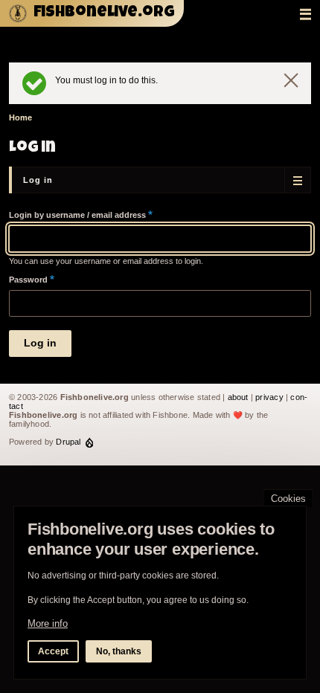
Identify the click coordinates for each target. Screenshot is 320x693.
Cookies (288, 498)
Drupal (68, 441)
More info (48, 623)
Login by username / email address (77, 214)
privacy (269, 397)
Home (20, 117)
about (238, 397)
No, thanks (118, 651)
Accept (53, 651)
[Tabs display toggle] (297, 180)
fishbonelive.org (104, 13)
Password (28, 279)
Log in (38, 179)
